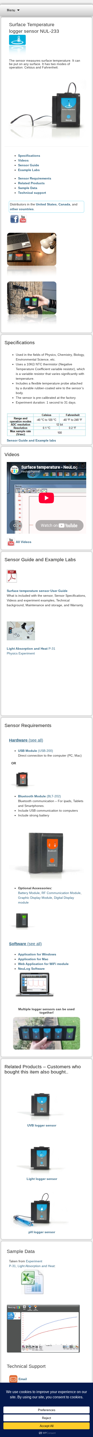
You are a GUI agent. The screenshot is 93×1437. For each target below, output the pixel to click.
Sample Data (27, 188)
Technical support (32, 192)
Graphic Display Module (35, 897)
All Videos (23, 542)
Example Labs (29, 170)
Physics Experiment (21, 653)
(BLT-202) (39, 796)
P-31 (31, 648)
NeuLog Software (31, 968)
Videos (23, 160)
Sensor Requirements (34, 178)
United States (46, 204)
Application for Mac (33, 959)
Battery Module (29, 893)
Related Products (31, 183)
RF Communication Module (61, 893)
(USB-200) (35, 751)
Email (22, 1379)
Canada (64, 204)
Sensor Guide (28, 165)
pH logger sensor (41, 1232)
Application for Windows (37, 954)
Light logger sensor (42, 1179)
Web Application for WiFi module (43, 964)
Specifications (29, 155)
